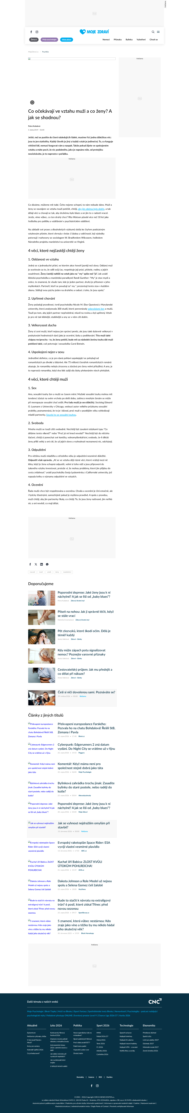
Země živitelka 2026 (150, 1051)
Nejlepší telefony (126, 1036)
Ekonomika (149, 1025)
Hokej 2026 (101, 1040)
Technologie (126, 1025)
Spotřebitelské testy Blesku (100, 1011)
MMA (99, 1033)
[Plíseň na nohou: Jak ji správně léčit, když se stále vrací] (41, 617)
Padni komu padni (79, 1046)
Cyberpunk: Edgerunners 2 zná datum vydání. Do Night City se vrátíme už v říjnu (86, 746)
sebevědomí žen (96, 309)
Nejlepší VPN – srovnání (128, 1047)
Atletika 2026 (102, 1051)
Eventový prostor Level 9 (85, 1016)
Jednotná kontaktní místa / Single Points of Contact (90, 1106)
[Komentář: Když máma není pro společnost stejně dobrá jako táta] (41, 769)
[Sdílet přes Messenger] (47, 564)
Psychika (45, 52)
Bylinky (129, 40)
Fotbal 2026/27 (102, 1036)
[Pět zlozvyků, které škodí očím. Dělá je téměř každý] (41, 636)
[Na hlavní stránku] (94, 31)
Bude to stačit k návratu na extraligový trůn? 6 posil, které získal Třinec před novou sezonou (84, 904)
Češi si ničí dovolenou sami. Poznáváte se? (86, 692)
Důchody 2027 (148, 1044)
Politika (77, 1025)
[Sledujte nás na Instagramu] (37, 32)
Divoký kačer (78, 1053)
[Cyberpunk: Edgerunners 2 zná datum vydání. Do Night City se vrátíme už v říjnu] (41, 750)
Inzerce (91, 1077)
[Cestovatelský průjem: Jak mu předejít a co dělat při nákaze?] (41, 675)
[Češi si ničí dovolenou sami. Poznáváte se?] (41, 698)
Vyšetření (141, 40)
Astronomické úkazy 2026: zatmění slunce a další (58, 1047)
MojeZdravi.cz (33, 52)
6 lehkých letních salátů (58, 1066)
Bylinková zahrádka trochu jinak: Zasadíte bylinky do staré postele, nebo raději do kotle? (86, 787)
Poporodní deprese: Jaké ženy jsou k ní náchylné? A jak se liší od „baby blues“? (84, 594)
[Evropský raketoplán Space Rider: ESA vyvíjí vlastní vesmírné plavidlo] (41, 848)
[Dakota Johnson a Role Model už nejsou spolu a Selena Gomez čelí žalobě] (41, 886)
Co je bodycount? (33, 1053)
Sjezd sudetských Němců (82, 1039)
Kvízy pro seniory (33, 1046)
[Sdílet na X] (36, 564)
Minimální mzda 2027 (151, 1047)
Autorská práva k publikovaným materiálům (48, 1103)
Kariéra (109, 1077)
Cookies (137, 1103)
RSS (100, 1077)
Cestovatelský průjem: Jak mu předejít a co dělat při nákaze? (85, 671)
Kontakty (80, 1077)
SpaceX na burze (126, 1033)
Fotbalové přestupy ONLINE (59, 1016)
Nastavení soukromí (148, 1103)
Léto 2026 (56, 1025)
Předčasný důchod (149, 1033)
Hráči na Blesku (65, 1011)
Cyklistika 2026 (102, 1054)
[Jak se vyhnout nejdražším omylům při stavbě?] (41, 828)
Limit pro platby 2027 (151, 1040)
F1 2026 (100, 1047)
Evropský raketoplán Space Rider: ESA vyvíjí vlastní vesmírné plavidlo (84, 844)
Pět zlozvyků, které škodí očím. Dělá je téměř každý (84, 633)
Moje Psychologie (35, 1011)
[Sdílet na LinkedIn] (41, 564)
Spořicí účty (147, 1036)
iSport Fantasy (80, 1011)
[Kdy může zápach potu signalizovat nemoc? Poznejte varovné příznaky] (41, 656)
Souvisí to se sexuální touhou (61, 415)
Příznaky (118, 40)
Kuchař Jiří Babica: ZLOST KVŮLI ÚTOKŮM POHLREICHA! (80, 864)
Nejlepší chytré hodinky (128, 1044)
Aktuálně (32, 1025)
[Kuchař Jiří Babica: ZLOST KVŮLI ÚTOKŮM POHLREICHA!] (41, 867)
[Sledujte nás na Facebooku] (31, 32)
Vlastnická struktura (62, 1106)
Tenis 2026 (101, 1044)
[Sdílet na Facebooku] (30, 564)
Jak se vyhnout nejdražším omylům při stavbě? (84, 825)
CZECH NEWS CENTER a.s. (104, 1097)
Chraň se (154, 40)
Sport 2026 (103, 1025)
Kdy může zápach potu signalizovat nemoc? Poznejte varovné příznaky (81, 652)
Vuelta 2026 (124, 1016)
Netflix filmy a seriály (127, 1051)
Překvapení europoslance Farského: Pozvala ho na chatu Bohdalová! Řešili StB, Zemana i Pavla (86, 728)
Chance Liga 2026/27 (108, 1016)
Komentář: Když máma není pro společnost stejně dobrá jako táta (80, 766)
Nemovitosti (120, 1011)
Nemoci (106, 40)
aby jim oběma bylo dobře (91, 209)
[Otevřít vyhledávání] (153, 31)
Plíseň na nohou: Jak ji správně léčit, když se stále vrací (86, 613)
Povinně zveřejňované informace (122, 1106)
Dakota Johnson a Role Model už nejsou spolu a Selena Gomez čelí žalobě (85, 883)
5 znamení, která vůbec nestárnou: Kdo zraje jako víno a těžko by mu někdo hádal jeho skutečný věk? (86, 925)
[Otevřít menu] (158, 31)
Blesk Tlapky (50, 1011)
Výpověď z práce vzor (81, 1050)
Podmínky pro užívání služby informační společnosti (84, 1103)
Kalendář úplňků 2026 (35, 1050)
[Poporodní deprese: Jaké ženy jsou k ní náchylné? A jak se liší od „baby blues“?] (41, 598)
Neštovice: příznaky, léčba (36, 1036)
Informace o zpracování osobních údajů (118, 1103)
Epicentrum (31, 1033)
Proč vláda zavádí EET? (81, 1043)
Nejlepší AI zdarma (126, 1040)
